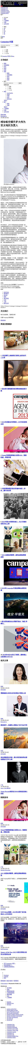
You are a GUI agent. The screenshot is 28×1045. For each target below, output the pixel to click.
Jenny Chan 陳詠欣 (5, 788)
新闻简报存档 (10, 991)
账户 (5, 102)
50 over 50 (9, 1020)
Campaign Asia (10, 1024)
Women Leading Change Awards (15, 1014)
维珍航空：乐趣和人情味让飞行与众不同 (14, 725)
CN (5, 31)
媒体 (2, 823)
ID (4, 34)
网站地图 (9, 994)
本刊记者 (3, 689)
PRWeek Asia (10, 1003)
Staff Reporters (4, 949)
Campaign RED (5, 13)
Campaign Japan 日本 (12, 1028)
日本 (5, 300)
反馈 (8, 989)
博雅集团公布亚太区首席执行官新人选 (13, 693)
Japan (8, 94)
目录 (5, 70)
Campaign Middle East (12, 1036)
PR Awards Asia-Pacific (13, 1013)
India (8, 97)
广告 (2, 785)
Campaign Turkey (11, 1037)
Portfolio (9, 1002)
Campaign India (11, 1025)
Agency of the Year (11, 1009)
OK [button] (1, 6)
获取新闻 (3, 320)
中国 (8, 96)
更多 (5, 71)
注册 (8, 105)
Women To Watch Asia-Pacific (14, 1016)
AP (4, 28)
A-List (7, 53)
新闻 (5, 63)
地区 (5, 91)
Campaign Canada (5, 11)
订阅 (5, 22)
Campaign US (4, 9)
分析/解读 (6, 65)
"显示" (5, 100)
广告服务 (6, 20)
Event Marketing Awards (13, 1011)
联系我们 (16, 980)
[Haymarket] (4, 983)
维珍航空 (6, 293)
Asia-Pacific (10, 93)
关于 (9, 963)
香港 (5, 296)
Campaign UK (4, 7)
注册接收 (9, 966)
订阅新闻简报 (10, 992)
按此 (15, 3)
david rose (6, 292)
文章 (7, 50)
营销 (2, 114)
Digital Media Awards (12, 1010)
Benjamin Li (4, 116)
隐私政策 (3, 980)
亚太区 (5, 295)
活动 (5, 68)
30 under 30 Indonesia (12, 1017)
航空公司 (6, 303)
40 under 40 (10, 1018)
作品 (7, 51)
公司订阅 (6, 23)
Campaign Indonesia (12, 1027)
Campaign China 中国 (12, 1030)
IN (4, 32)
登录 (5, 19)
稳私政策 (16, 4)
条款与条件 (10, 980)
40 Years (9, 1004)
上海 (5, 301)
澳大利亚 (6, 298)
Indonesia (9, 99)
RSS (8, 996)
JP (4, 29)
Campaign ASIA (5, 10)
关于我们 (9, 988)
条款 (22, 4)
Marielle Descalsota (5, 870)
